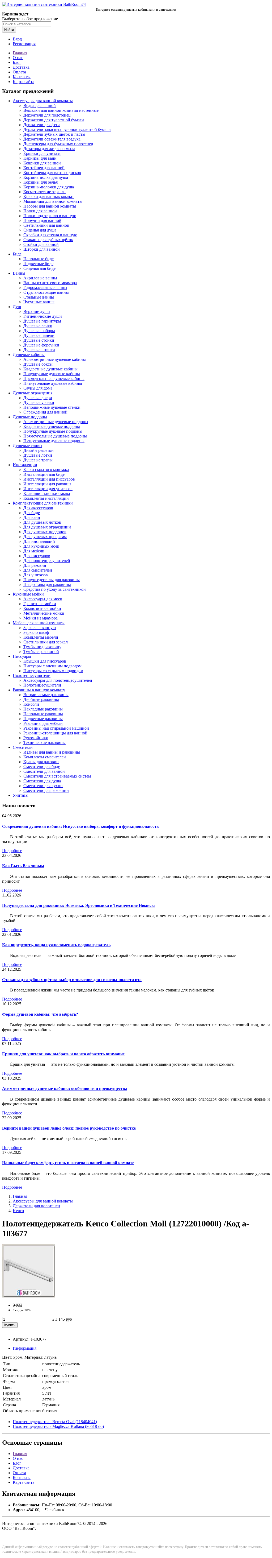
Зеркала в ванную (39, 627)
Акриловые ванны (40, 278)
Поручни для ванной (42, 220)
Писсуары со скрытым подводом (53, 670)
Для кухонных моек (41, 546)
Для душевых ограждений (47, 527)
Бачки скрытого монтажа (46, 469)
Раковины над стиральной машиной (56, 728)
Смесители (23, 747)
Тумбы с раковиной (41, 651)
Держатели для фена (41, 124)
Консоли (31, 704)
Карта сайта (23, 81)
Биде (17, 254)
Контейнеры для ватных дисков (52, 172)
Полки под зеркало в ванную (49, 215)
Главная (20, 53)
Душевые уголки (38, 402)
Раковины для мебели (43, 723)
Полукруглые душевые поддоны (52, 431)
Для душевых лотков (42, 522)
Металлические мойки (43, 613)
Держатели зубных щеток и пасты (54, 134)
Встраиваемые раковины (46, 694)
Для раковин (34, 565)
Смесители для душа (42, 781)
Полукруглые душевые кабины (51, 373)
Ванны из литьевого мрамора (50, 282)
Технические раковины (44, 742)
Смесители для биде (41, 766)
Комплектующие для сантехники (43, 503)
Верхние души (36, 311)
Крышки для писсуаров (44, 661)
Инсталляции (25, 464)
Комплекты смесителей (44, 757)
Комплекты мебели (40, 637)
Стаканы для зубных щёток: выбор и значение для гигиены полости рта (72, 979)
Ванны (19, 273)
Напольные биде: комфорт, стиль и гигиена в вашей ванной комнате (68, 1162)
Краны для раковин (41, 761)
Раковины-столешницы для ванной (55, 733)
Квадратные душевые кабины (50, 369)
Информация (24, 1348)
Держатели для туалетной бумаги (53, 120)
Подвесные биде (38, 263)
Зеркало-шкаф (36, 632)
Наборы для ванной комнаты (49, 206)
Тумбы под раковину (42, 646)
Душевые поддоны (30, 417)
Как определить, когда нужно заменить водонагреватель (56, 945)
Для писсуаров (36, 555)
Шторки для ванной (41, 249)
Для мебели (33, 551)
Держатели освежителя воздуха (51, 139)
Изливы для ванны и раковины (51, 752)
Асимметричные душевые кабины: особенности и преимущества (64, 1088)
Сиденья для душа (39, 230)
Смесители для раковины (46, 790)
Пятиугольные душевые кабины (52, 383)
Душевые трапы (38, 460)
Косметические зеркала (44, 191)
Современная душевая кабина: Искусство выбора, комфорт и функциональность (80, 826)
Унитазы (20, 795)
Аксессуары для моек (42, 599)
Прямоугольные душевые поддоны (55, 436)
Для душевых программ (45, 536)
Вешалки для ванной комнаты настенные (61, 110)
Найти (9, 30)
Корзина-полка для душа (45, 177)
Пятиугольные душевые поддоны (53, 441)
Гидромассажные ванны (45, 287)
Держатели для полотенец (47, 115)
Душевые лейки (37, 326)
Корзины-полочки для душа (48, 187)
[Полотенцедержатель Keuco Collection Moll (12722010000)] (28, 1296)
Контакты (22, 77)
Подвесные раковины (43, 718)
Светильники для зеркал (45, 642)
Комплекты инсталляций (46, 498)
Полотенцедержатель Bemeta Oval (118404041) (55, 1421)
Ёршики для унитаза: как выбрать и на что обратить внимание (63, 1054)
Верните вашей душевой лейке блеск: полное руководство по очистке (69, 1128)
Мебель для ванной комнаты (39, 623)
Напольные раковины (43, 714)
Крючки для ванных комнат (48, 196)
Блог (17, 62)
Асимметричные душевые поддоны (55, 421)
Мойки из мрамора (40, 618)
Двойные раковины (41, 699)
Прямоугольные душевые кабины (53, 378)
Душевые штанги (39, 350)
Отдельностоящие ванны (46, 292)
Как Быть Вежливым (23, 865)
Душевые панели (38, 335)
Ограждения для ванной (45, 412)
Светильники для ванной (46, 225)
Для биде (31, 512)
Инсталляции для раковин (47, 484)
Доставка (21, 67)
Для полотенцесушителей (46, 560)
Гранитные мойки (39, 603)
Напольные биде (38, 259)
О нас (18, 57)
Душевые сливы (27, 445)
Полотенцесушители (31, 675)
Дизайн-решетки (38, 450)
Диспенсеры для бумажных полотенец (58, 144)
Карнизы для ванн (40, 158)
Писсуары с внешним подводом (52, 666)
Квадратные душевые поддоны (51, 426)
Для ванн (31, 517)
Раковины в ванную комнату (39, 690)
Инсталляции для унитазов (48, 488)
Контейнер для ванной (44, 168)
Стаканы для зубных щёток (48, 239)
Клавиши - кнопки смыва (46, 493)
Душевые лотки (37, 455)
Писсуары (22, 656)
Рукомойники (35, 737)
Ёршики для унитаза (42, 153)
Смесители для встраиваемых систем (57, 776)
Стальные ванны (38, 297)
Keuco (18, 1210)
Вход (17, 39)
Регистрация (24, 44)
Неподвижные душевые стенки (51, 407)
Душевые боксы (38, 364)
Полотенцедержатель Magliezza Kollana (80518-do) (58, 1426)
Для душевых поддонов (44, 532)
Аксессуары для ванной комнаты (43, 100)
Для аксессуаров (38, 508)
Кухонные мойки (28, 594)
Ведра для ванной (39, 105)
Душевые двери (37, 397)
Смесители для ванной (44, 771)
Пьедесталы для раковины (47, 584)
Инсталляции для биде (44, 474)
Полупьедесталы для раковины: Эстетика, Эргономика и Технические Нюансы (78, 905)
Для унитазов (35, 575)
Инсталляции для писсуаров (49, 479)
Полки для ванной (40, 211)
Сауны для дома (37, 388)
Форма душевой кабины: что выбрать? (40, 1014)
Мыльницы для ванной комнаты (52, 201)
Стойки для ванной (41, 244)
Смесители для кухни (43, 785)
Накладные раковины (43, 709)
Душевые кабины (29, 354)
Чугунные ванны (38, 302)
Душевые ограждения (32, 393)
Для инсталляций (39, 541)
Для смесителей (37, 570)
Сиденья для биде (39, 268)
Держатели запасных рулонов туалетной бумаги (67, 129)
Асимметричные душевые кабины (54, 359)
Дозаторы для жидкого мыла (49, 148)
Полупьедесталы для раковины (51, 579)
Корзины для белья (40, 182)
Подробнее (12, 850)
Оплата (19, 72)
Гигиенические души (42, 316)
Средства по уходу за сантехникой (54, 589)
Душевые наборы (39, 330)
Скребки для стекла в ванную (50, 235)
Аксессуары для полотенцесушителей (57, 680)
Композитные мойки (42, 608)
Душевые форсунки (41, 345)
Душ (17, 306)
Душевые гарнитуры (42, 321)
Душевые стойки (38, 340)
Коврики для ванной (42, 163)
